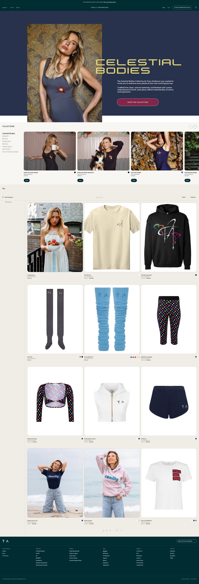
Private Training (73, 558)
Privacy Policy (140, 562)
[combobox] (99, 197)
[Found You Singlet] (157, 157)
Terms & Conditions (185, 578)
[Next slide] (195, 127)
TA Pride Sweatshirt (146, 275)
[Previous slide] (190, 127)
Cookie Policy (140, 565)
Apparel (5, 136)
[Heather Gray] (196, 520)
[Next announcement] (194, 2)
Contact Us (139, 551)
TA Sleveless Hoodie (90, 438)
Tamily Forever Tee (32, 520)
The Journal (5, 555)
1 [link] (103, 530)
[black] (75, 172)
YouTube (172, 553)
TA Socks (29, 357)
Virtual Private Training (41, 565)
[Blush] (139, 520)
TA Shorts (143, 438)
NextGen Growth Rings (41, 562)
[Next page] (120, 530)
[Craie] (137, 438)
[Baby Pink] (137, 357)
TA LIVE (38, 553)
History (4, 551)
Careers (139, 558)
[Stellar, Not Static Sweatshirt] (103, 157)
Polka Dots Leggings (146, 357)
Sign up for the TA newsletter (185, 541)
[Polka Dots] (196, 357)
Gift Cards (6, 149)
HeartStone (39, 560)
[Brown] (133, 357)
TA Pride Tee (87, 275)
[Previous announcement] (4, 2)
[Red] (135, 357)
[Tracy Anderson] (99, 7)
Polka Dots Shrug (32, 438)
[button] (5, 7)
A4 (36, 555)
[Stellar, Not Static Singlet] (50, 157)
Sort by (184, 197)
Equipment (6, 141)
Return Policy (140, 560)
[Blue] (182, 172)
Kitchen (5, 144)
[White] (82, 275)
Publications (7, 146)
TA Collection (106, 555)
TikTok (171, 558)
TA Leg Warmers (88, 357)
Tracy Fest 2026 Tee (146, 520)
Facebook (172, 551)
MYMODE (38, 558)
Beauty (5, 138)
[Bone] (135, 520)
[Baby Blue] (131, 357)
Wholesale (139, 555)
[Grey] (80, 357)
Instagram (172, 555)
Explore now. (111, 2)
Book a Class (72, 555)
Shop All (105, 551)
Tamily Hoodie (88, 520)
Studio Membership (74, 551)
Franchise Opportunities (75, 560)
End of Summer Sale (10, 151)
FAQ (138, 553)
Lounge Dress (31, 275)
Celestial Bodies (8, 133)
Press (3, 553)
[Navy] (139, 438)
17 (117, 530)
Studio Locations (73, 553)
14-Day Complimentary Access (182, 7)
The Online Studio (40, 551)
